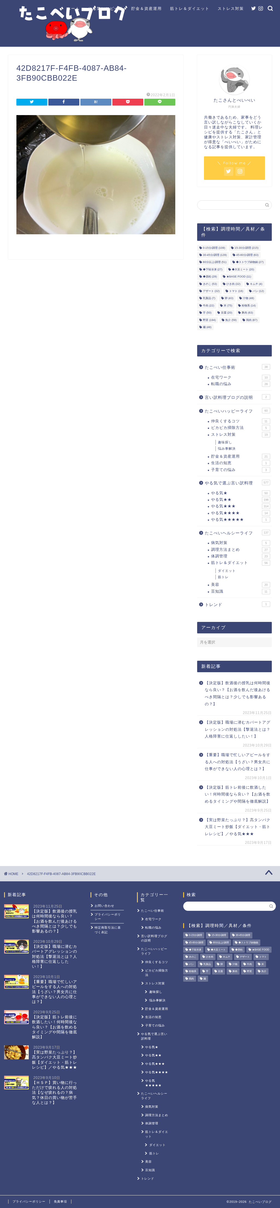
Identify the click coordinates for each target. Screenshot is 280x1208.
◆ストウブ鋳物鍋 (250, 262)
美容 (239, 585)
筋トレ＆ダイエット (189, 8)
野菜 (209, 319)
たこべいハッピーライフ (236, 411)
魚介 (231, 319)
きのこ (210, 283)
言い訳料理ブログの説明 (236, 397)
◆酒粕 (210, 276)
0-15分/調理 (214, 247)
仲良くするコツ (239, 421)
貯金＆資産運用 (146, 8)
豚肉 (247, 312)
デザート (211, 291)
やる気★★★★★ (239, 519)
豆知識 (239, 591)
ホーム (73, 8)
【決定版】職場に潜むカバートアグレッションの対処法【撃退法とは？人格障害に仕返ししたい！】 (237, 729)
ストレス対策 (231, 8)
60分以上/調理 (214, 262)
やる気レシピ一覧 (105, 8)
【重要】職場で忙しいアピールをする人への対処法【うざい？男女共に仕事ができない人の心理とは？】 (237, 762)
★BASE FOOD (238, 276)
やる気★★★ (240, 506)
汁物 (248, 298)
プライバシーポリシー (108, 917)
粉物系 (249, 305)
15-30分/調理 (246, 247)
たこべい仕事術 (236, 367)
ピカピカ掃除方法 (239, 428)
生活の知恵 (239, 463)
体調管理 (239, 556)
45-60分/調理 (247, 254)
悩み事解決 (227, 449)
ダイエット (227, 571)
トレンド (236, 604)
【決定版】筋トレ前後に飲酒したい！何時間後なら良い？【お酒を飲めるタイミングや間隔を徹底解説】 (237, 794)
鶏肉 (251, 319)
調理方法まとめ (239, 550)
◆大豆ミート (243, 269)
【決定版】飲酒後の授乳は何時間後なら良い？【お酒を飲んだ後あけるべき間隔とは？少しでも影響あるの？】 (237, 693)
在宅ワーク (239, 377)
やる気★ (239, 493)
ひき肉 (233, 283)
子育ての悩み (239, 470)
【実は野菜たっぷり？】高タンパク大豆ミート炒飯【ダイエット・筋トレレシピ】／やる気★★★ (237, 827)
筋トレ (223, 577)
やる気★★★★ (239, 513)
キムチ (256, 283)
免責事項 (60, 1201)
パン (258, 291)
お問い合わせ (104, 905)
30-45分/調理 (215, 254)
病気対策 (239, 543)
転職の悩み (239, 384)
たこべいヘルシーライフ (237, 533)
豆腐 (226, 312)
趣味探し (225, 442)
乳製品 (209, 298)
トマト (236, 291)
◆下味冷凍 (212, 269)
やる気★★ (240, 500)
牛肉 (208, 305)
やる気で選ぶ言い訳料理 (237, 483)
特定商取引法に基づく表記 (108, 930)
